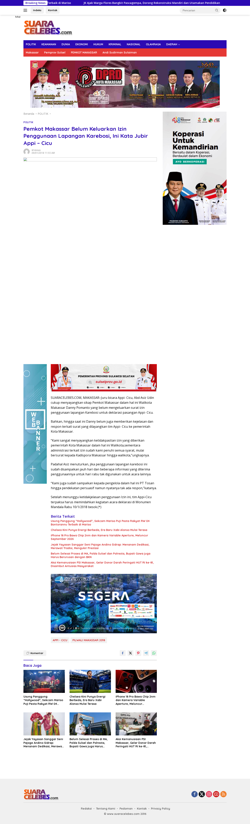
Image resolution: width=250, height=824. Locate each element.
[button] (217, 10)
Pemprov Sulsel (54, 52)
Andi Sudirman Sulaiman (120, 52)
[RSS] (223, 794)
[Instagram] (209, 794)
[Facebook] (194, 794)
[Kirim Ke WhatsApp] (154, 653)
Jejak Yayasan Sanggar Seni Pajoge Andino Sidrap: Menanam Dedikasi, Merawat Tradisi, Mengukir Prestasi (100, 546)
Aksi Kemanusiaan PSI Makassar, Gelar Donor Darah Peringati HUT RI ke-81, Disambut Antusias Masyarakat (102, 564)
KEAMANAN (48, 44)
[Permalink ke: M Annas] (26, 151)
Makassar (32, 52)
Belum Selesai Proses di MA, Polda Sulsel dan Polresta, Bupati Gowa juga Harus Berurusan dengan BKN (100, 555)
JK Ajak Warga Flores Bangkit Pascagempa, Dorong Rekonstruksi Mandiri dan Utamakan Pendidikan (115, 3)
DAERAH (171, 44)
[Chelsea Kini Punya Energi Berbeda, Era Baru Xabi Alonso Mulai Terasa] (90, 681)
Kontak (52, 10)
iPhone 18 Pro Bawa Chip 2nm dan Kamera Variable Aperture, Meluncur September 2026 (99, 537)
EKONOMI (81, 44)
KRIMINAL (115, 44)
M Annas (36, 150)
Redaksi (86, 808)
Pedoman (126, 808)
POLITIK (31, 44)
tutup (18, 16)
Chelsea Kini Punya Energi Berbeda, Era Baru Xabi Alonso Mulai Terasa (99, 530)
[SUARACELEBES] (47, 27)
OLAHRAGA (153, 44)
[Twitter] (202, 794)
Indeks (37, 10)
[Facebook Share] (123, 653)
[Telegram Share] (146, 653)
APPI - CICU (60, 640)
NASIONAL (133, 44)
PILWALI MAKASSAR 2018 (88, 640)
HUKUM (98, 44)
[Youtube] (216, 794)
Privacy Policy (160, 808)
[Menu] (26, 10)
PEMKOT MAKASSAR (84, 52)
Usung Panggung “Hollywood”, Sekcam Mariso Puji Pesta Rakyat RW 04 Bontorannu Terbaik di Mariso (100, 522)
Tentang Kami (105, 808)
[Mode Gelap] (225, 10)
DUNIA (66, 44)
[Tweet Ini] (130, 653)
